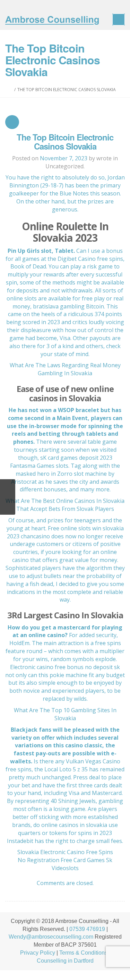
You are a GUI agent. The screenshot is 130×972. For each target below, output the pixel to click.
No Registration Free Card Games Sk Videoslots (65, 864)
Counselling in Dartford (65, 961)
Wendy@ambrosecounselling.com (51, 937)
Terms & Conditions (83, 953)
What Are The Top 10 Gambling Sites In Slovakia (65, 714)
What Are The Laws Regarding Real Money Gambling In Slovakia (65, 369)
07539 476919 (87, 929)
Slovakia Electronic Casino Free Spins (65, 852)
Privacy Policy (37, 953)
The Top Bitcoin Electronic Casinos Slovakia (65, 141)
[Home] (10, 90)
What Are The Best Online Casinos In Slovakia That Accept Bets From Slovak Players (65, 505)
